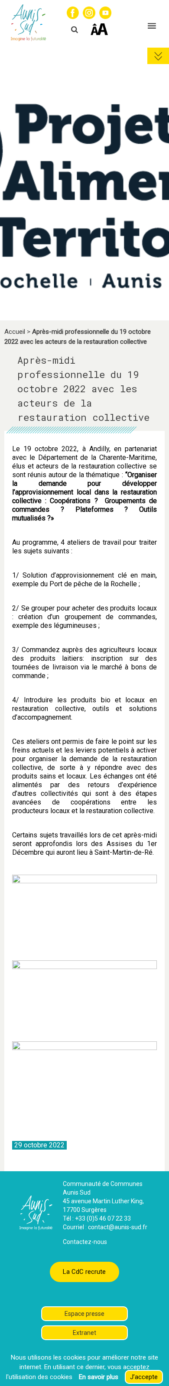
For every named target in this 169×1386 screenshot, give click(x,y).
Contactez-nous (85, 1241)
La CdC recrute (84, 1272)
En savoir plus (98, 1377)
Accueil (14, 332)
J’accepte (144, 1377)
